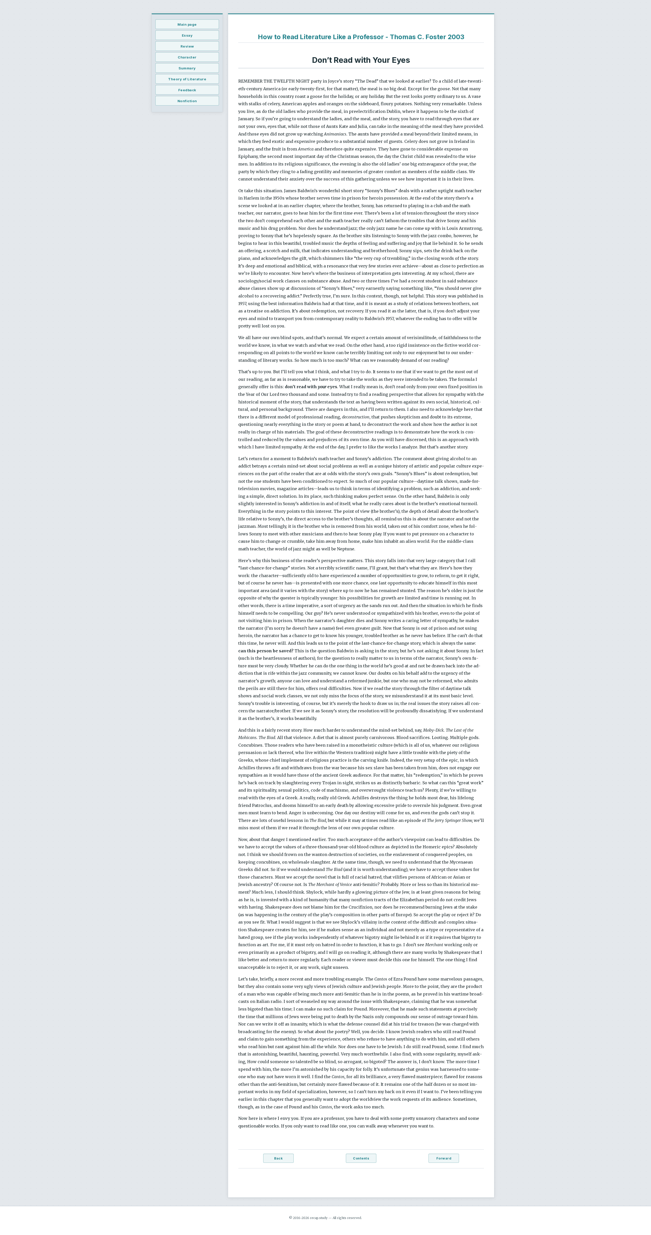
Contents (361, 1158)
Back (278, 1158)
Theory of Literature (187, 79)
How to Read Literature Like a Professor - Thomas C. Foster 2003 (361, 37)
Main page (187, 24)
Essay (187, 35)
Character (187, 57)
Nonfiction (187, 101)
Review (187, 46)
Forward (444, 1158)
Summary (187, 68)
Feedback (187, 90)
